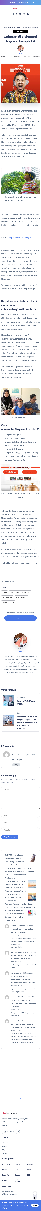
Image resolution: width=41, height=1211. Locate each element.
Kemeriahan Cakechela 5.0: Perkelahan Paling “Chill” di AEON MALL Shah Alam (23, 955)
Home (3, 27)
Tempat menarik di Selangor (19, 237)
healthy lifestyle (14, 27)
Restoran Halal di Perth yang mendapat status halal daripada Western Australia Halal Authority (27, 722)
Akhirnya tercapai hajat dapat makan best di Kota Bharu (22, 929)
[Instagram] (24, 14)
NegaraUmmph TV (21, 597)
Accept (35, 1205)
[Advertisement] (20, 1074)
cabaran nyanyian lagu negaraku (20, 592)
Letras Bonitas (17, 926)
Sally (12, 952)
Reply (16, 765)
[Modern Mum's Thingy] (20, 9)
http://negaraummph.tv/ (15, 438)
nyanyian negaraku (8, 602)
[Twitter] (20, 14)
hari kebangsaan (7, 597)
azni (20, 53)
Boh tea (4, 592)
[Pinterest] (28, 14)
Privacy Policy (17, 1205)
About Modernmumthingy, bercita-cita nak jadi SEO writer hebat (23, 1024)
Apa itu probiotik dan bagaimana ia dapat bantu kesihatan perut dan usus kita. (23, 979)
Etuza (13, 997)
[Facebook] (16, 14)
